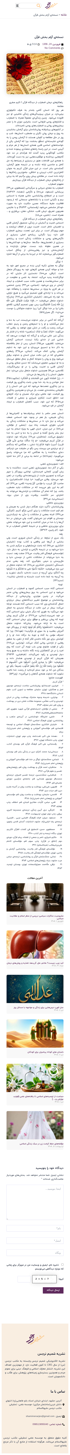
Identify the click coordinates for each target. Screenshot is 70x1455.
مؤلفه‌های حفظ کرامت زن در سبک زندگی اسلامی (41, 1143)
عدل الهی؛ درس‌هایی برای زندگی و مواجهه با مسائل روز (38, 1007)
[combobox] (29, 5)
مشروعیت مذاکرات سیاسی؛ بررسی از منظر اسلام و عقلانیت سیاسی (36, 917)
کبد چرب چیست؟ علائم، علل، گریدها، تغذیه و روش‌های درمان (35, 963)
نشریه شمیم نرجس (51, 1354)
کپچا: (60, 1279)
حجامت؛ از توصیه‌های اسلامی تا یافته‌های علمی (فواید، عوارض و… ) (38, 1098)
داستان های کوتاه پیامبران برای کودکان (45, 1052)
